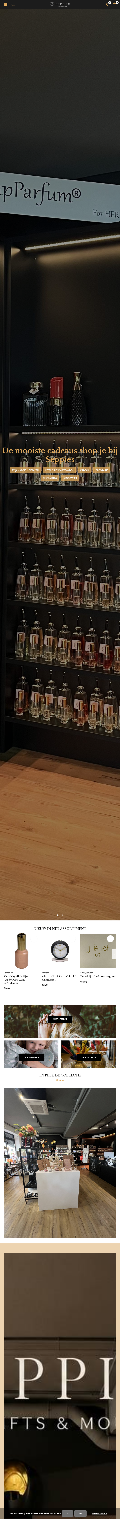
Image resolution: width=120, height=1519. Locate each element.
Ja (67, 1513)
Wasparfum (50, 478)
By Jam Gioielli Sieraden (25, 470)
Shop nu (60, 1079)
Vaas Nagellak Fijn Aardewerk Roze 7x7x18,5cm (16, 979)
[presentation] (6, 954)
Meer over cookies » (99, 1513)
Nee (80, 1513)
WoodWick (70, 478)
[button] (6, 4)
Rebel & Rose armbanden (59, 470)
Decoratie (102, 470)
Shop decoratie (88, 1057)
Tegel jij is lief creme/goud (98, 976)
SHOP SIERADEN (60, 1019)
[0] (114, 4)
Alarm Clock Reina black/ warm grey (59, 978)
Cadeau (84, 470)
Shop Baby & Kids (31, 1057)
